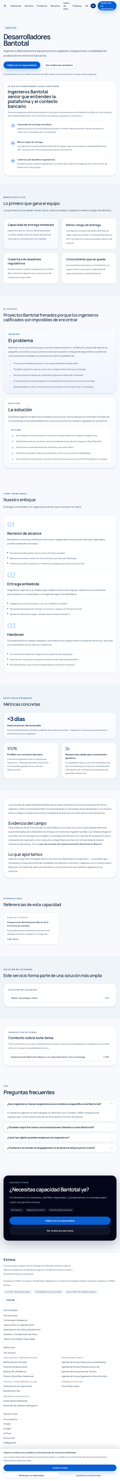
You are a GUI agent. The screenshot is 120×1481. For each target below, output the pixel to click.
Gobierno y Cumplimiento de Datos (20, 1334)
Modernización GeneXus (15, 1362)
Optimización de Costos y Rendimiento (22, 1329)
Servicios (29, 6)
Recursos (55, 6)
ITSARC (7, 1424)
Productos (42, 6)
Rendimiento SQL (12, 1391)
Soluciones (16, 6)
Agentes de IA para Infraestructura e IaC (80, 1366)
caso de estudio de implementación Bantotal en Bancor (70, 844)
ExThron (8, 1433)
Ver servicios (10, 1352)
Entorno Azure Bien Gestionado (19, 1376)
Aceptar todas (60, 1467)
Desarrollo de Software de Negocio (21, 1405)
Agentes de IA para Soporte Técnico (79, 1371)
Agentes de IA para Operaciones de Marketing (83, 1362)
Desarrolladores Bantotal (15, 1401)
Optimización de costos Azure (18, 1386)
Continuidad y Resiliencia (15, 1320)
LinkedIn (10, 1300)
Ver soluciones (10, 1315)
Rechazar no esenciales (31, 1475)
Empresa (77, 6)
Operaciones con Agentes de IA (19, 1325)
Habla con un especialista (107, 6)
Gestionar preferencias (88, 1475)
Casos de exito (66, 6)
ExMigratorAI (10, 1442)
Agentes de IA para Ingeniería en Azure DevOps (84, 1376)
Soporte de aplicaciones (15, 1366)
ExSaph (7, 1428)
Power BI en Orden (70, 1386)
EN (86, 6)
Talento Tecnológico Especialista (19, 1339)
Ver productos (10, 1419)
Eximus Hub (9, 1438)
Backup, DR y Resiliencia (15, 1371)
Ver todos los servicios (59, 65)
